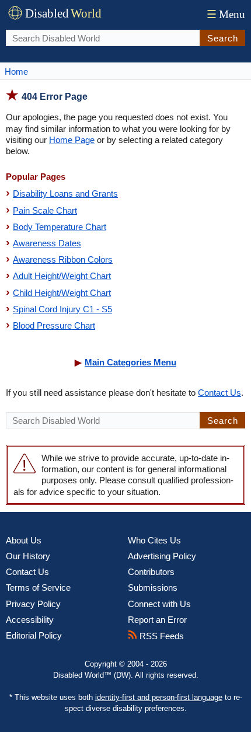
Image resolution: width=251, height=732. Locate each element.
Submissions (152, 587)
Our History (28, 556)
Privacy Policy (33, 604)
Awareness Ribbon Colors (63, 259)
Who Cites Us (154, 540)
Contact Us (219, 393)
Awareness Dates (47, 243)
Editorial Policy (34, 635)
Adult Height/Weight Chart (62, 276)
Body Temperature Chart (59, 227)
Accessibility (30, 620)
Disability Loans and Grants (65, 193)
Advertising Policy (162, 556)
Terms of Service (38, 587)
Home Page (72, 140)
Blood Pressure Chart (54, 325)
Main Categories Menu (130, 362)
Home (16, 71)
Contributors (151, 572)
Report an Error (157, 620)
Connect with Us (159, 604)
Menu (226, 14)
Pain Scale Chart (45, 210)
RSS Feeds (160, 636)
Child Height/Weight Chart (62, 293)
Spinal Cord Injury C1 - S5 (62, 309)
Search (222, 38)
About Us (23, 540)
